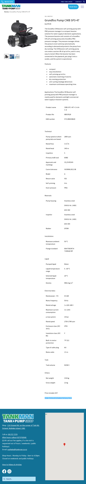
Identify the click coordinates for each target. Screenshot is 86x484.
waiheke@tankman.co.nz (17, 449)
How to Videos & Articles (12, 464)
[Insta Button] (9, 471)
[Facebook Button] (4, 471)
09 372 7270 (12, 434)
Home (6, 12)
